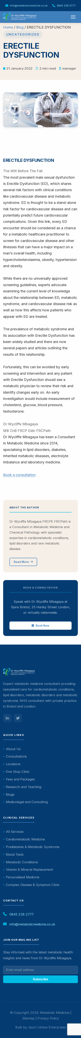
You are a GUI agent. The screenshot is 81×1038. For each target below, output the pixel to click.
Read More (21, 561)
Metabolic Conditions (22, 862)
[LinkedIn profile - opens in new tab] (7, 718)
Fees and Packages (20, 779)
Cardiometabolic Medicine (25, 839)
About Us (13, 749)
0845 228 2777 (66, 5)
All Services (15, 832)
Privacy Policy (48, 1018)
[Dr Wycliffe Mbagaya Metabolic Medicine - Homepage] (19, 17)
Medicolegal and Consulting (27, 802)
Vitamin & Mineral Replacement (29, 869)
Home (8, 27)
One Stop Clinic (17, 772)
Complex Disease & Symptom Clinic (33, 885)
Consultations (16, 756)
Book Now (42, 625)
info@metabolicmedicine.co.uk (29, 5)
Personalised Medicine (22, 877)
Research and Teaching (23, 787)
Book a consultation (19, 475)
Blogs (10, 794)
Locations (13, 764)
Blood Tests (15, 854)
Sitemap (28, 1018)
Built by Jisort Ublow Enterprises (40, 1027)
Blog (20, 27)
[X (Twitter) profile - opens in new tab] (18, 718)
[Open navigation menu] (73, 17)
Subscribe (40, 979)
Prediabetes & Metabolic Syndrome (32, 847)
